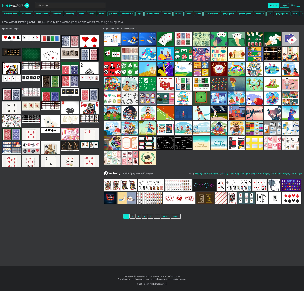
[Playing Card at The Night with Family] (201, 54)
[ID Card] (272, 128)
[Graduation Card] (147, 158)
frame (101, 13)
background (127, 13)
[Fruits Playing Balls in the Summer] (236, 98)
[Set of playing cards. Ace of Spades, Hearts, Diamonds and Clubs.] (89, 81)
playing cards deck (272, 173)
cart (295, 13)
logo (140, 13)
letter (198, 13)
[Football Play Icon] (201, 84)
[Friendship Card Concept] (201, 69)
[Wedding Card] (165, 143)
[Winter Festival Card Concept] (219, 98)
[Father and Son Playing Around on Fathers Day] (147, 128)
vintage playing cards (251, 173)
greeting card (245, 13)
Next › (165, 216)
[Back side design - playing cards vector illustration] (11, 134)
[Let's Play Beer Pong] (165, 84)
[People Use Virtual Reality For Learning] (112, 39)
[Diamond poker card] (232, 198)
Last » (175, 216)
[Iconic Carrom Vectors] (201, 98)
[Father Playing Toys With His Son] (129, 84)
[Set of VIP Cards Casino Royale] (272, 54)
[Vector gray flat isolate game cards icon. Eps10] (70, 107)
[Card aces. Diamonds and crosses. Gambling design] (50, 121)
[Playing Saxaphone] (165, 69)
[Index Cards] (254, 143)
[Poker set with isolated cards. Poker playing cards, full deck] (50, 107)
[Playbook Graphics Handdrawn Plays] (147, 84)
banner (167, 13)
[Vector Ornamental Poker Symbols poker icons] (31, 147)
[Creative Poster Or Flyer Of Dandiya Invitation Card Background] (219, 69)
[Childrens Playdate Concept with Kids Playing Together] (112, 84)
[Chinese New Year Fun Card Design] (165, 128)
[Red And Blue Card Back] (129, 54)
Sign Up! (273, 5)
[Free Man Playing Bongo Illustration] (183, 113)
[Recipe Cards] (129, 143)
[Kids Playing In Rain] (236, 84)
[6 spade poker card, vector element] (11, 107)
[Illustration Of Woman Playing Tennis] (165, 113)
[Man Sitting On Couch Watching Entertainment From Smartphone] (129, 39)
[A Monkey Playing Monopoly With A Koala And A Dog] (129, 113)
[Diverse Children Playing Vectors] (254, 84)
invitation (57, 13)
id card (178, 13)
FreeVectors (15, 5)
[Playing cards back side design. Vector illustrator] (50, 41)
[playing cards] (165, 39)
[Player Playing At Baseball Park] (219, 113)
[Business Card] (236, 143)
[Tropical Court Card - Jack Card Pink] (70, 134)
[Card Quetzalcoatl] (112, 143)
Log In (284, 5)
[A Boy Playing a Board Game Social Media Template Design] (290, 98)
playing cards (282, 13)
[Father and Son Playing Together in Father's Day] (147, 113)
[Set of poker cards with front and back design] (238, 185)
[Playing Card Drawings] (201, 39)
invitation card (152, 13)
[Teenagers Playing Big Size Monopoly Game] (272, 69)
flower (91, 13)
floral (189, 13)
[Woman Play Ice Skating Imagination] (272, 113)
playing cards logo (292, 173)
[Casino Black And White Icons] (112, 69)
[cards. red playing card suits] (89, 41)
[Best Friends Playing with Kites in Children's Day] (112, 113)
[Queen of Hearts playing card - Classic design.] (11, 68)
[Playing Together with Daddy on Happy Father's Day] (236, 128)
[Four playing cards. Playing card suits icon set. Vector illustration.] (31, 41)
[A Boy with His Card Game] (272, 98)
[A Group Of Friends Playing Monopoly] (254, 69)
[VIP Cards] (254, 128)
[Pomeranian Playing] (147, 69)
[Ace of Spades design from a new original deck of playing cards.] (89, 68)
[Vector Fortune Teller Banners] (165, 98)
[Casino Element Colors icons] (112, 98)
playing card (228, 13)
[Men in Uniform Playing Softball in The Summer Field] (201, 128)
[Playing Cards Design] (290, 39)
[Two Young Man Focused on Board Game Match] (112, 128)
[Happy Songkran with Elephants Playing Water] (183, 98)
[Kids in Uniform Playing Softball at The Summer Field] (183, 128)
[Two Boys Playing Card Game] (165, 54)
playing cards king (230, 173)
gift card (113, 13)
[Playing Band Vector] (290, 84)
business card (10, 13)
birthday (260, 13)
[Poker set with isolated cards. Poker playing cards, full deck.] (31, 68)
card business (211, 13)
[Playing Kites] (183, 69)
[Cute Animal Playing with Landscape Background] (236, 69)
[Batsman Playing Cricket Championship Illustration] (290, 113)
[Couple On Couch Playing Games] (236, 113)
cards (81, 13)
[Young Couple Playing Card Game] (147, 54)
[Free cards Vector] (112, 54)
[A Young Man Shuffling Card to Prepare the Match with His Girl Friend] (290, 69)
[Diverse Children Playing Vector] (272, 84)
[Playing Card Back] (183, 39)
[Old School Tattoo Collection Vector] (129, 98)
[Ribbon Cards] (147, 143)
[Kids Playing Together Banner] (254, 54)
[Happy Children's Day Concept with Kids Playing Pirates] (129, 128)
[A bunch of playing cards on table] (11, 121)
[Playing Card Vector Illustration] (219, 39)
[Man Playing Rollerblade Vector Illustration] (201, 113)
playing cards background (207, 173)
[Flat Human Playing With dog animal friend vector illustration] (236, 54)
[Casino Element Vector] (183, 54)
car (269, 13)
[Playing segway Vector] (219, 84)
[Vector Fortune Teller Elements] (147, 98)
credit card (26, 13)
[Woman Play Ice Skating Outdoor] (254, 113)
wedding (70, 13)
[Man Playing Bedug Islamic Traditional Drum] (254, 98)
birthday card (42, 13)
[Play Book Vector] (183, 84)
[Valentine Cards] (272, 143)
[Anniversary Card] (290, 128)
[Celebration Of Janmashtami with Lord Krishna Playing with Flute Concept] (219, 128)
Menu (293, 5)
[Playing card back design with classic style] (70, 68)
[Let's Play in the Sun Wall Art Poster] (219, 54)
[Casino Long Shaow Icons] (129, 69)
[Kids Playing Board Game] (290, 54)
